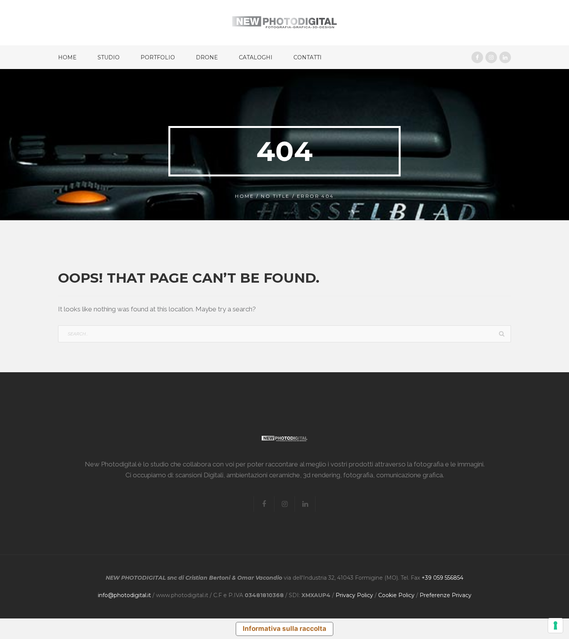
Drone (207, 57)
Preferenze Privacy (445, 595)
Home (67, 57)
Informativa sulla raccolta (284, 628)
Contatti (307, 57)
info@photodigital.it (124, 595)
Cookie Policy (396, 595)
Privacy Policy (354, 595)
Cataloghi (256, 57)
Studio (109, 57)
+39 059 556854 (442, 577)
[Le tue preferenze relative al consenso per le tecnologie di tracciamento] (555, 625)
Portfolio (158, 57)
